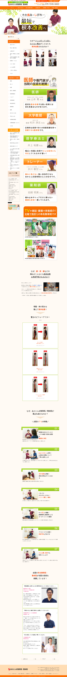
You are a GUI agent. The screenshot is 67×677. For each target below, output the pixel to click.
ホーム (12, 8)
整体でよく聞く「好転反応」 (14, 140)
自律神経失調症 (13, 119)
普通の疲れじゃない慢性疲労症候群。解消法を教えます (14, 158)
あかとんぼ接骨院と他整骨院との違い (14, 133)
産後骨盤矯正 (12, 93)
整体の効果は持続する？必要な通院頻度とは (14, 137)
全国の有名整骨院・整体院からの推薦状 (14, 57)
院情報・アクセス (46, 8)
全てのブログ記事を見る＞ (15, 175)
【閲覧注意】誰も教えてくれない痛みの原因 (14, 153)
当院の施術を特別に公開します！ (14, 156)
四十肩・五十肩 (13, 113)
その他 (11, 125)
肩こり (11, 84)
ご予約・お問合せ (55, 8)
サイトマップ (55, 673)
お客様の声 (38, 8)
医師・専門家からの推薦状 (14, 54)
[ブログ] (13, 174)
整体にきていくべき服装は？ (14, 169)
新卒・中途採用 (48, 673)
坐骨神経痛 (12, 100)
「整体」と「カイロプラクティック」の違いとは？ (14, 162)
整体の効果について (14, 146)
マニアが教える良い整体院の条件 (14, 149)
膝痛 (11, 109)
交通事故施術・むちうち (14, 122)
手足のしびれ (12, 116)
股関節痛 (11, 106)
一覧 (18, 38)
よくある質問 (12, 67)
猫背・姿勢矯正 (13, 90)
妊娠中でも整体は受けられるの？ (14, 165)
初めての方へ (20, 8)
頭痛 (11, 87)
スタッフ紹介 (12, 63)
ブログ (11, 73)
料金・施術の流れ (29, 8)
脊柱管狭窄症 (12, 103)
